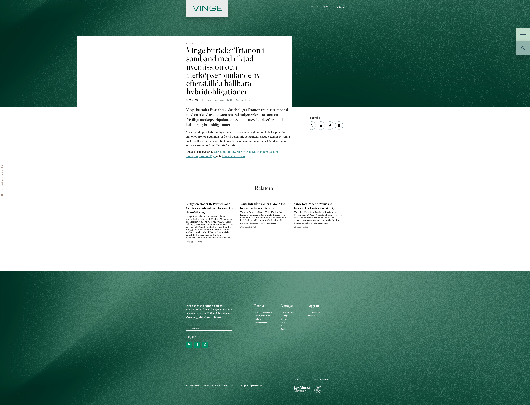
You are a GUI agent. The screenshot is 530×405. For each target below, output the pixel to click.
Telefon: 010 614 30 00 (262, 315)
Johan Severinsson (233, 156)
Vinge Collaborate (314, 312)
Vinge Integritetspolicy (251, 386)
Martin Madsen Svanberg (252, 151)
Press (282, 326)
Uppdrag (2, 183)
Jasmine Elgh (207, 156)
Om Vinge (284, 315)
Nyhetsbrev (258, 326)
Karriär (283, 322)
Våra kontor (258, 319)
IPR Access (311, 315)
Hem (2, 193)
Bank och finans (243, 100)
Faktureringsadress (261, 322)
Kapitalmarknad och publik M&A (219, 100)
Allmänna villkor (212, 386)
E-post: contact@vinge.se (263, 312)
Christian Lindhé (224, 151)
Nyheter (284, 319)
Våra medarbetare (287, 312)
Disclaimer (194, 386)
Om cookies (230, 386)
